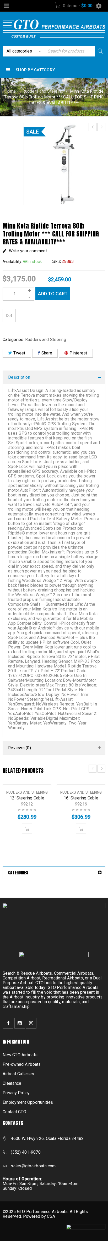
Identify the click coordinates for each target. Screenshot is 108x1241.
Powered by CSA (39, 1216)
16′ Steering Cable (81, 798)
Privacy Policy (16, 1092)
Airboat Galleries (18, 1073)
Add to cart (53, 293)
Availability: (12, 261)
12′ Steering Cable (27, 798)
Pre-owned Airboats (22, 1064)
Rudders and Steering (42, 91)
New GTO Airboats (20, 1054)
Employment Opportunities (28, 1102)
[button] (27, 828)
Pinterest (78, 353)
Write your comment (28, 250)
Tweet (19, 353)
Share (46, 353)
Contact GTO (14, 1111)
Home (10, 91)
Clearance (12, 1083)
